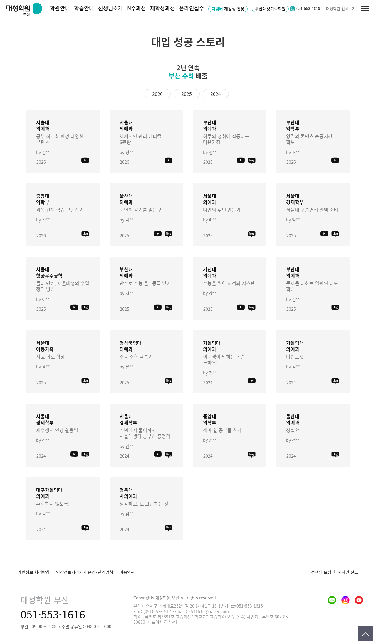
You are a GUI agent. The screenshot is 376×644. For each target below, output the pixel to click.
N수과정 (136, 8)
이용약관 (127, 572)
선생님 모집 (321, 572)
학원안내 (60, 8)
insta (345, 600)
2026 (157, 93)
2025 (186, 93)
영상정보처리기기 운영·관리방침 (84, 572)
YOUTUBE (85, 160)
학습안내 (84, 8)
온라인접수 (191, 8)
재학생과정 (162, 8)
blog (251, 160)
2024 (215, 93)
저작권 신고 (348, 572)
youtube (359, 600)
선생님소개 (110, 8)
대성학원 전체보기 (340, 8)
